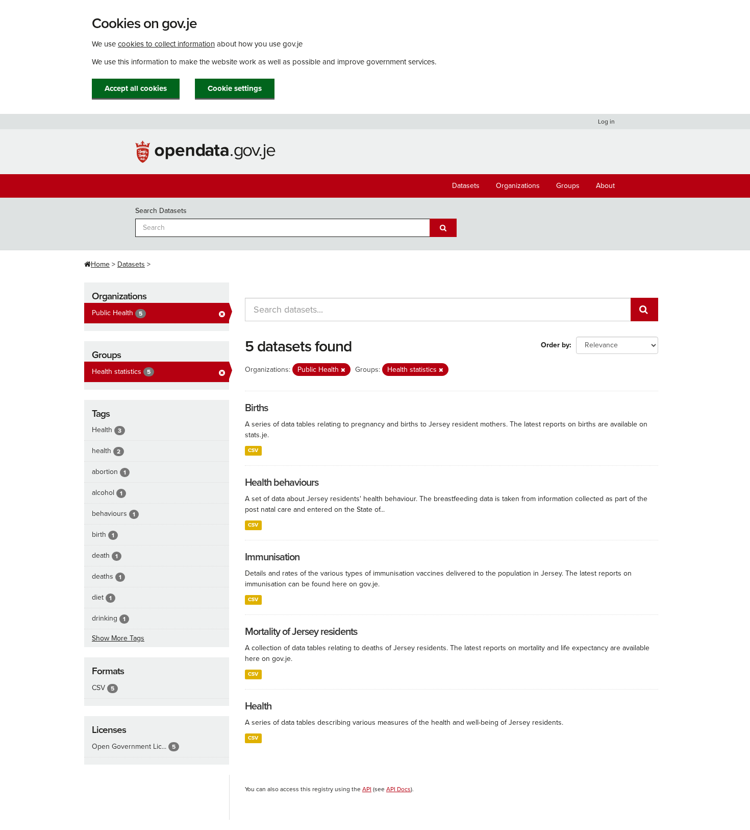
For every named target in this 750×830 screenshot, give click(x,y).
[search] (644, 309)
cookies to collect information (166, 44)
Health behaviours (281, 483)
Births (256, 408)
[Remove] (343, 370)
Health (258, 706)
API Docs (398, 789)
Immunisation (272, 557)
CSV (253, 450)
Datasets (466, 185)
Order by (555, 345)
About (605, 185)
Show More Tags (118, 638)
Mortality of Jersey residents (301, 632)
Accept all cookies (136, 88)
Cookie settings (235, 88)
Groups (568, 185)
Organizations (518, 185)
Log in (606, 121)
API (366, 789)
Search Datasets (161, 210)
